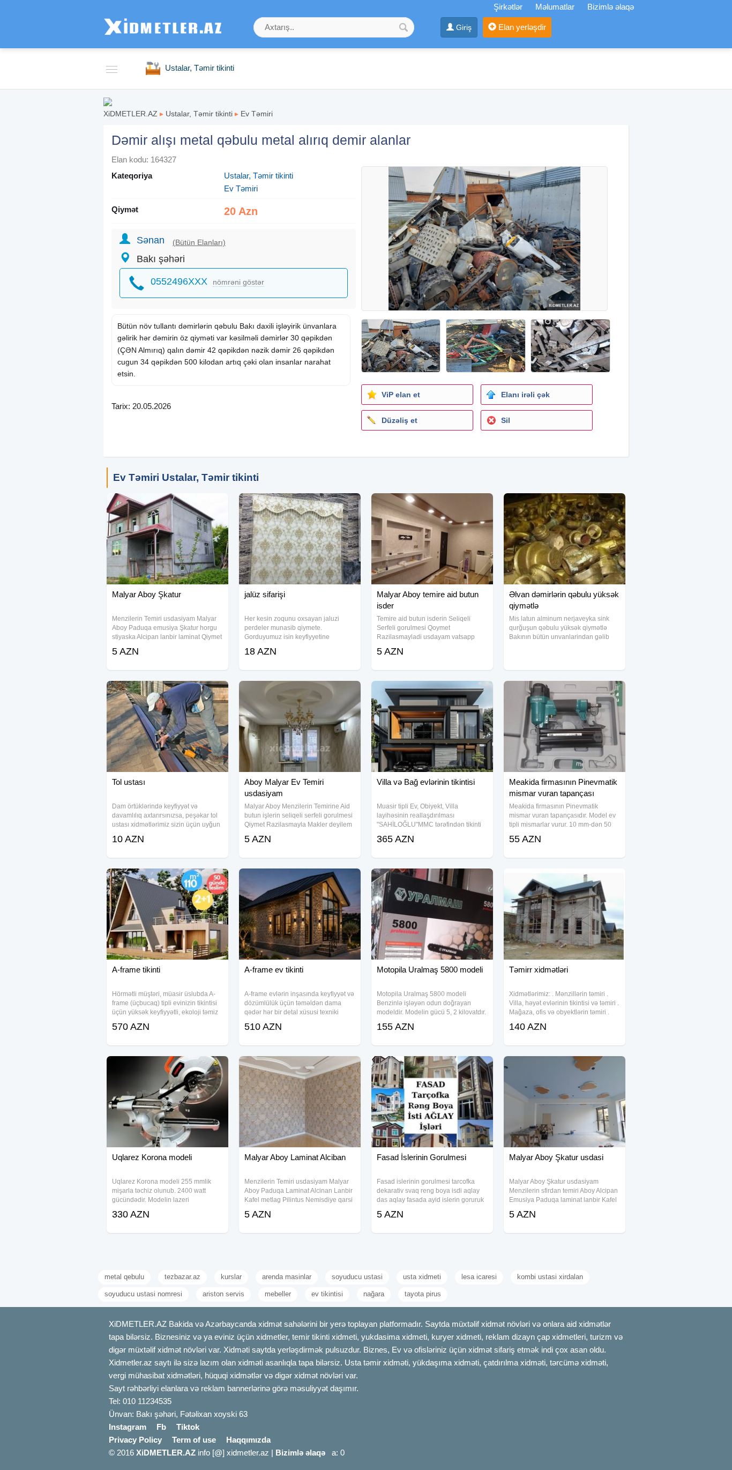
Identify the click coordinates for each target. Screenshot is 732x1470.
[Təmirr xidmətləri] (564, 881)
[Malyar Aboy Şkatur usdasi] (564, 1069)
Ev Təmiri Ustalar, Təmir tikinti (186, 477)
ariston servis (223, 1294)
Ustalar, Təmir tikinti (199, 113)
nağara (373, 1294)
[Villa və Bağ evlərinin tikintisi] (432, 694)
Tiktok (187, 1426)
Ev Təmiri (257, 113)
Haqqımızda (248, 1439)
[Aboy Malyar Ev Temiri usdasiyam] (300, 694)
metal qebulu (124, 1277)
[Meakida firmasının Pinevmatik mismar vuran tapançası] (564, 694)
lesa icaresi (479, 1277)
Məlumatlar (554, 6)
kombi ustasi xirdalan (550, 1277)
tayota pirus (423, 1294)
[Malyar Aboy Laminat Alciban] (300, 1069)
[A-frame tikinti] (167, 881)
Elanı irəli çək (525, 394)
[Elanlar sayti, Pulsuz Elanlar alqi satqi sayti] (107, 101)
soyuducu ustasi (357, 1277)
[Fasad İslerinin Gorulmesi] (432, 1069)
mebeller (278, 1294)
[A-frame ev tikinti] (300, 881)
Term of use (194, 1439)
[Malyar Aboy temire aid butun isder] (432, 506)
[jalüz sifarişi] (300, 506)
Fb (161, 1426)
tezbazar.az (182, 1277)
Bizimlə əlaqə (610, 6)
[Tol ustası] (167, 694)
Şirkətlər (508, 6)
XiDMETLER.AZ (130, 113)
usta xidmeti (422, 1277)
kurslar (231, 1277)
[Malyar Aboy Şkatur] (167, 506)
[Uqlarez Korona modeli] (167, 1069)
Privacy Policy (135, 1439)
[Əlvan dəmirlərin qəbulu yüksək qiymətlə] (564, 506)
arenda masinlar (286, 1277)
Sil (505, 420)
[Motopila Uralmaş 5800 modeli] (432, 881)
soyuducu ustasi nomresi (143, 1294)
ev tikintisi (327, 1294)
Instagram (127, 1426)
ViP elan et (401, 394)
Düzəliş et (399, 420)
